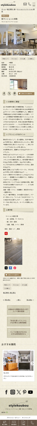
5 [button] (17, 383)
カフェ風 (22, 59)
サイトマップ (26, 418)
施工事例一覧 (11, 9)
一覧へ (18, 300)
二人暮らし (31, 59)
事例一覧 (19, 278)
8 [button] (24, 383)
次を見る (7, 300)
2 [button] (11, 383)
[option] (18, 366)
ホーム (3, 9)
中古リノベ (5, 59)
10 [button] (28, 383)
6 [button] (20, 383)
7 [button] (22, 383)
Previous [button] (4, 363)
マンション (14, 59)
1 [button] (9, 383)
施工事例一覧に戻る (9, 293)
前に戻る (29, 300)
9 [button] (26, 383)
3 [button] (13, 383)
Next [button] (33, 363)
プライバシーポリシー (14, 418)
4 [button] (15, 383)
